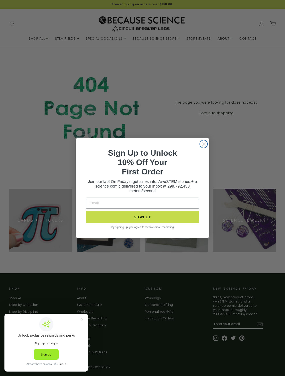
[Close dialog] (204, 144)
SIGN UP (143, 217)
